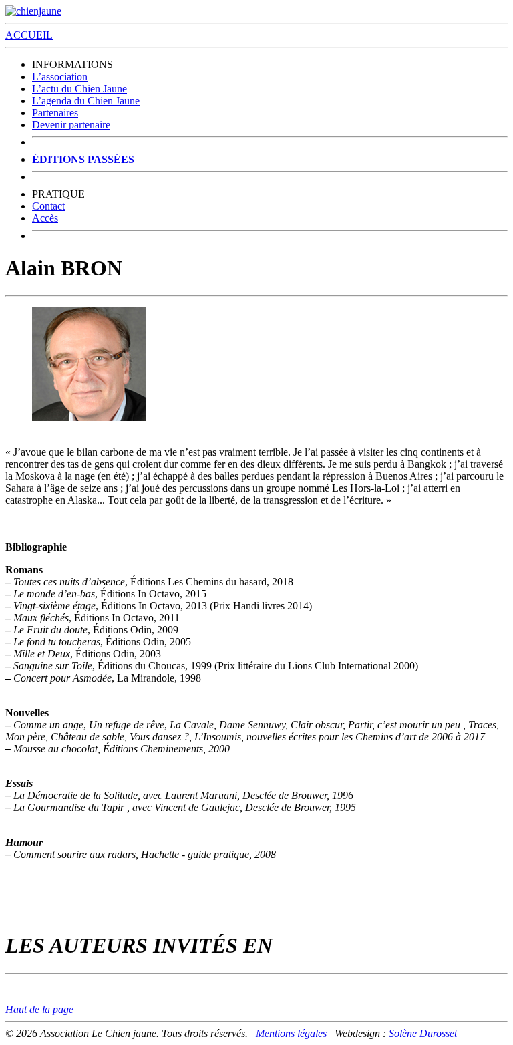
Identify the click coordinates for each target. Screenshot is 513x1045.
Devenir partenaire (71, 124)
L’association (60, 76)
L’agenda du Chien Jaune (86, 100)
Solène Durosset (421, 1033)
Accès (45, 218)
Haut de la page (39, 1009)
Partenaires (55, 112)
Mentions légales (291, 1033)
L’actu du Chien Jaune (79, 88)
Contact (48, 206)
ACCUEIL (29, 35)
